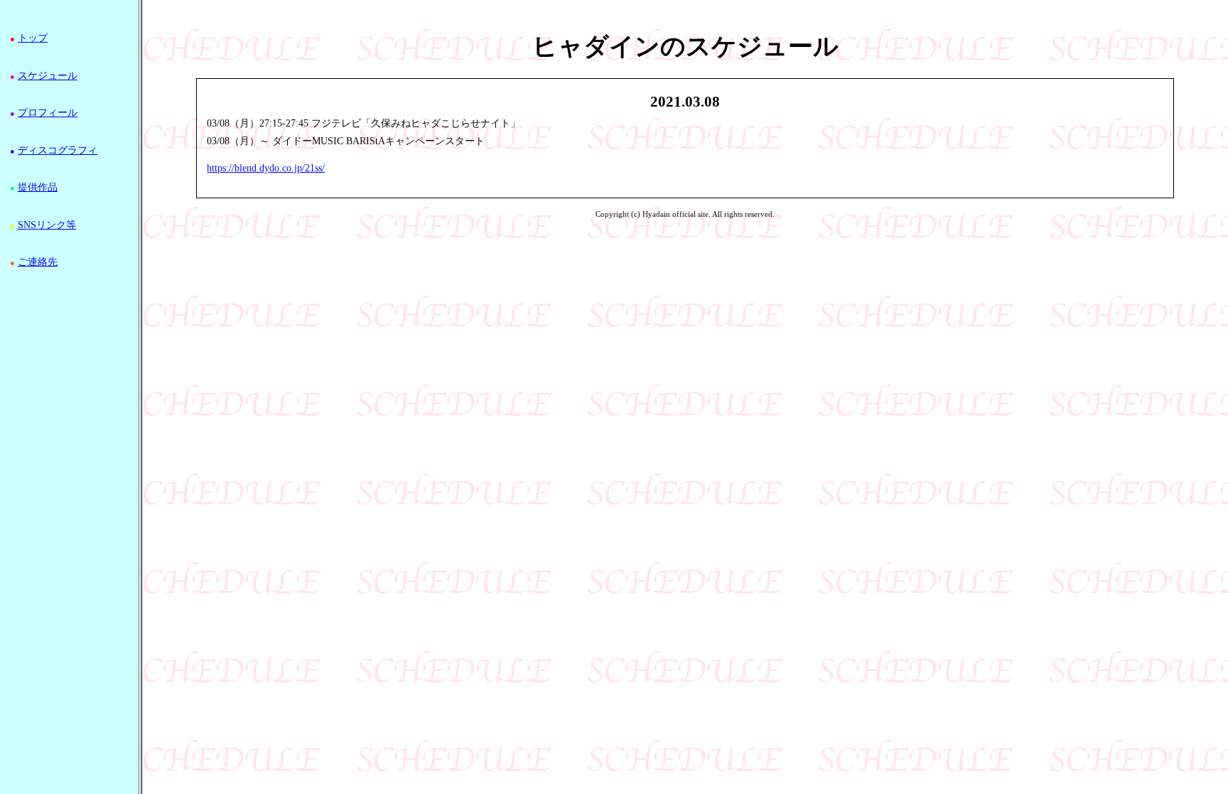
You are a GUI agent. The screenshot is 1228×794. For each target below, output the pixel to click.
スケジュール (47, 75)
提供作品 (38, 187)
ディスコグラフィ (57, 150)
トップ (33, 38)
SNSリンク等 (47, 225)
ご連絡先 (38, 262)
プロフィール (47, 112)
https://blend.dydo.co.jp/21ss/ (266, 168)
